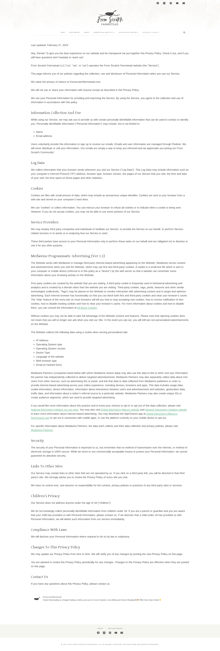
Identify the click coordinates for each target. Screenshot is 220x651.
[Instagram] (164, 3)
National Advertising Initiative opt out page (54, 409)
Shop (63, 32)
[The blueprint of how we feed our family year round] (174, 611)
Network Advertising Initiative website (166, 409)
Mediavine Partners (42, 430)
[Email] (183, 3)
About (87, 32)
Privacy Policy (115, 628)
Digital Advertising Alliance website (120, 409)
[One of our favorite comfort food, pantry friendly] (72, 611)
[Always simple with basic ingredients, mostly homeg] (46, 611)
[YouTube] (177, 3)
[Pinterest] (170, 3)
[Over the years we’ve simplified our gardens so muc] (148, 611)
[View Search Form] (184, 32)
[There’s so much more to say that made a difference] (123, 611)
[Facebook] (157, 3)
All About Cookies (87, 307)
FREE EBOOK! (74, 32)
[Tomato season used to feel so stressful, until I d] (97, 611)
